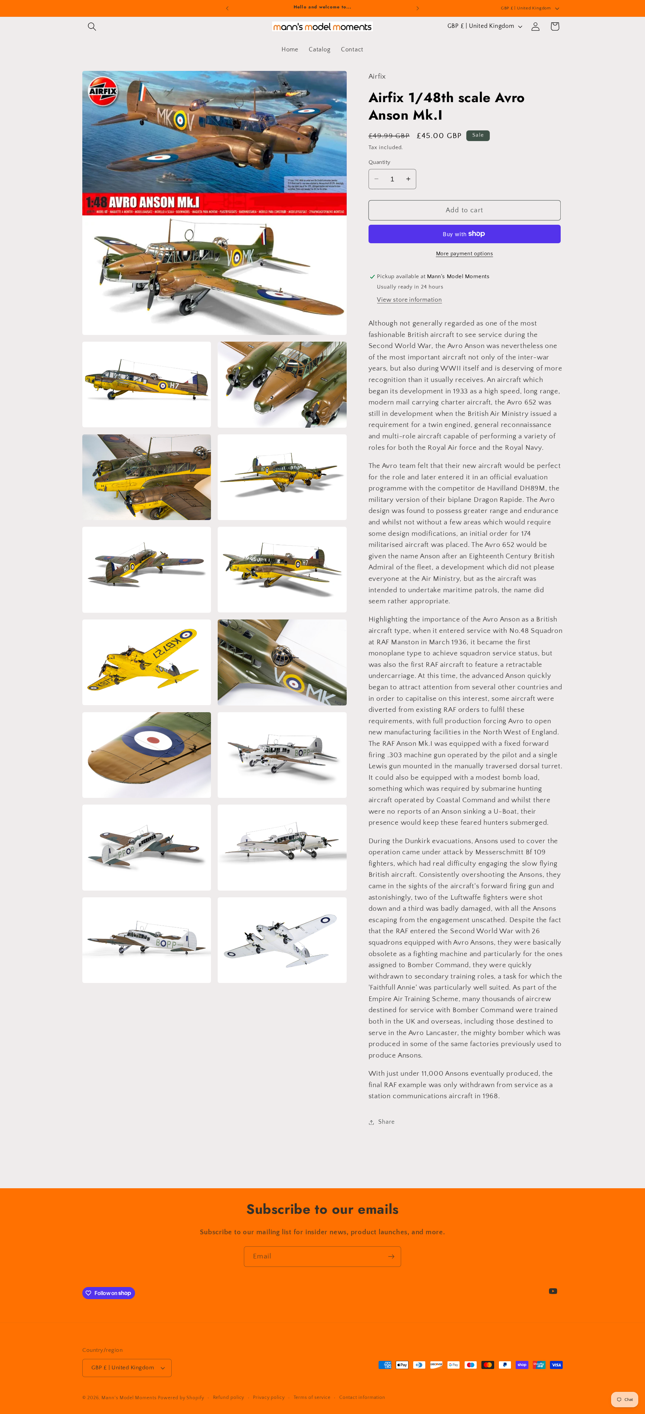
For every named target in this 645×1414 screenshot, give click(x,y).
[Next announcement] (418, 8)
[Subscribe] (391, 1256)
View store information (409, 300)
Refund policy (229, 1397)
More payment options (464, 254)
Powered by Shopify (181, 1398)
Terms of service (312, 1397)
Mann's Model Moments (128, 1398)
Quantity (380, 162)
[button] (91, 26)
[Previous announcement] (227, 8)
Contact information (362, 1397)
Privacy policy (269, 1397)
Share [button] (386, 1122)
